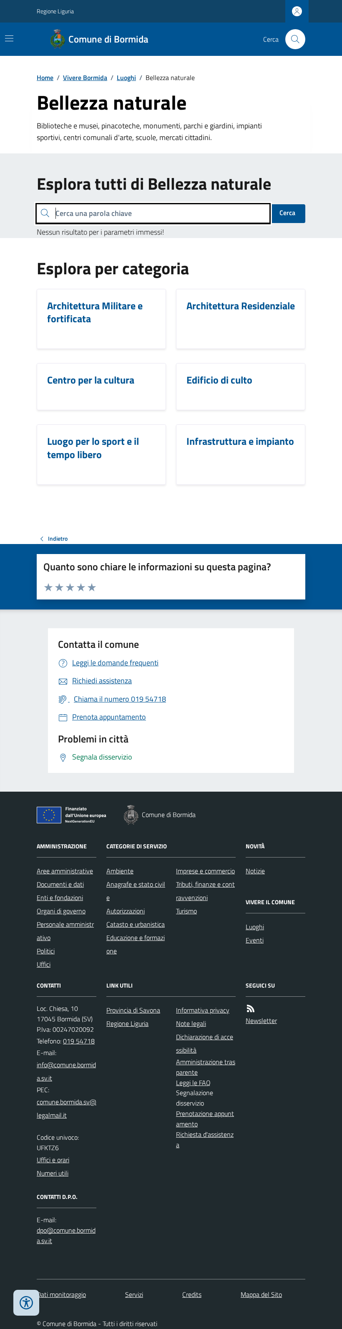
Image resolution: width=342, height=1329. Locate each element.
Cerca (287, 213)
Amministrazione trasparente (205, 1067)
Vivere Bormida (85, 78)
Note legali (191, 1023)
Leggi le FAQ (193, 1083)
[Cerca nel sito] (292, 39)
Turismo (186, 911)
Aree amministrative (65, 871)
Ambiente (119, 871)
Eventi (255, 940)
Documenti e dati (60, 884)
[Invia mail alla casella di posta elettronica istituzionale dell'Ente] (66, 1071)
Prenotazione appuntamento (205, 1118)
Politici (46, 951)
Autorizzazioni (125, 911)
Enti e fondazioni (60, 898)
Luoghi (126, 78)
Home (45, 78)
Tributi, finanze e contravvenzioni (205, 891)
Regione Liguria (55, 11)
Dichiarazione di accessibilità (204, 1043)
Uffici (43, 964)
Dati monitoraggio (61, 1294)
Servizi (134, 1294)
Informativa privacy (202, 1010)
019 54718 (79, 1041)
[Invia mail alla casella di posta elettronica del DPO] (66, 1235)
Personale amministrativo (65, 931)
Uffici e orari (53, 1160)
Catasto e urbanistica (135, 924)
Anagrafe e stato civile (135, 891)
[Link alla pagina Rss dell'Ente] (251, 1008)
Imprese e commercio (205, 871)
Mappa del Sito (261, 1294)
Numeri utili (52, 1173)
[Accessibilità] (26, 1302)
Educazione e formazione (135, 944)
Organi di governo (61, 911)
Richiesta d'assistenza (205, 1139)
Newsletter (261, 1021)
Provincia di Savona (133, 1010)
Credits (191, 1294)
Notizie (255, 871)
